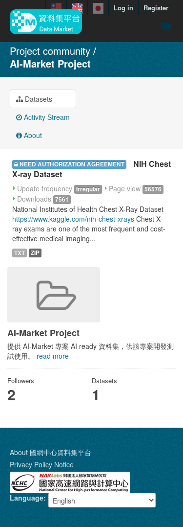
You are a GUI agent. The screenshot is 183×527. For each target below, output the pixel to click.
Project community (50, 51)
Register (155, 7)
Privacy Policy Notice (42, 464)
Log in (123, 7)
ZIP (35, 253)
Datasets (37, 99)
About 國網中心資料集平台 (50, 452)
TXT (19, 253)
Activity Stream (46, 117)
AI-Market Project (50, 63)
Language (26, 498)
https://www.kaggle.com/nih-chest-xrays (73, 219)
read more (53, 356)
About (32, 135)
